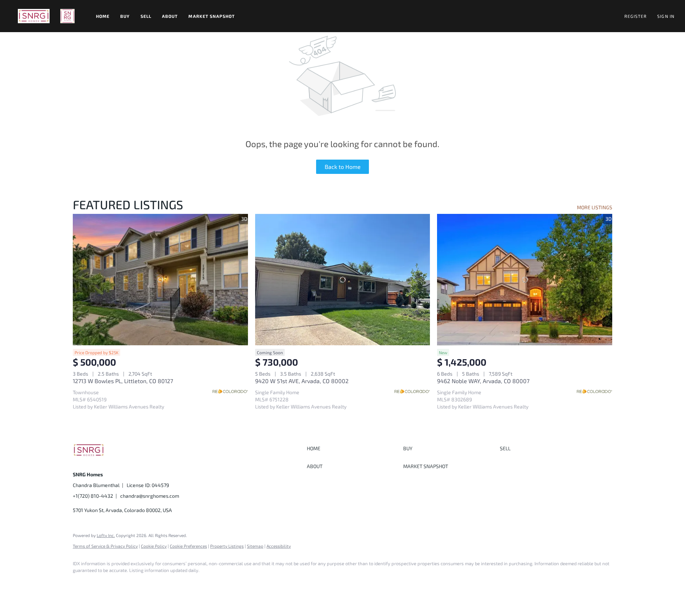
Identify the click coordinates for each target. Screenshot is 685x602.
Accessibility (279, 545)
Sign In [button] (665, 16)
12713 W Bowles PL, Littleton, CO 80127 (123, 380)
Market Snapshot (211, 16)
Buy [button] (125, 16)
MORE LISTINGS (594, 207)
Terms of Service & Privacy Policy (105, 545)
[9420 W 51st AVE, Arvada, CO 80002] (342, 279)
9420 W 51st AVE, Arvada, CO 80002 (302, 380)
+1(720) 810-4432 (93, 496)
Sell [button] (146, 16)
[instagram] (102, 582)
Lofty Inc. (106, 535)
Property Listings (227, 545)
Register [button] (635, 16)
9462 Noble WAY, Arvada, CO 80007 (483, 380)
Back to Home (343, 166)
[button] (34, 16)
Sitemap (255, 545)
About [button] (170, 16)
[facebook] (81, 582)
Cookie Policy (154, 545)
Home (103, 16)
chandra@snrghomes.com (149, 496)
